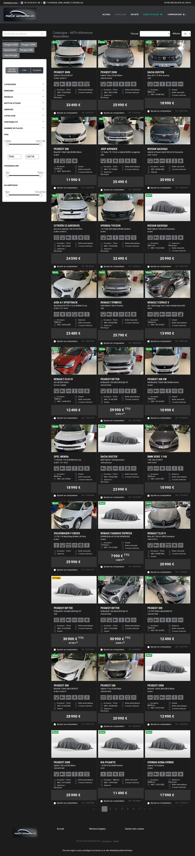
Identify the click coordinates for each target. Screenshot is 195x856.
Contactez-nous (11, 3)
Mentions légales (97, 829)
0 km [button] (24, 70)
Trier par (134, 33)
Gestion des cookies (134, 829)
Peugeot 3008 (11, 44)
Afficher (176, 33)
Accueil (106, 14)
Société (135, 14)
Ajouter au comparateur (67, 113)
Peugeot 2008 (28, 44)
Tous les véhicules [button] (12, 70)
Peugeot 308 (26, 50)
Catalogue (120, 14)
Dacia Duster (10, 50)
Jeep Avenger (11, 55)
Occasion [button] (37, 70)
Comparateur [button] (176, 14)
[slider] (7, 144)
